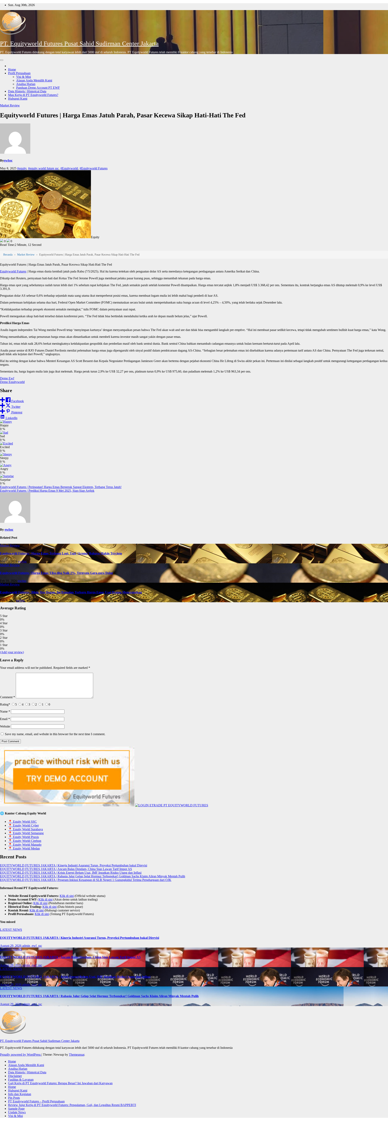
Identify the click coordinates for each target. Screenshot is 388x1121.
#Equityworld (69, 168)
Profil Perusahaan (19, 73)
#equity (21, 168)
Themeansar (76, 1054)
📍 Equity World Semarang (26, 833)
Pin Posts (14, 1097)
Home (12, 69)
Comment (7, 697)
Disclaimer (15, 1076)
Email (5, 719)
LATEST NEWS (11, 929)
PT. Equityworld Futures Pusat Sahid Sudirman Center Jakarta (79, 43)
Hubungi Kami (17, 98)
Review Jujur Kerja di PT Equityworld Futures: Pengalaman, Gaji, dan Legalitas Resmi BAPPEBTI (72, 1105)
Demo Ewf (7, 378)
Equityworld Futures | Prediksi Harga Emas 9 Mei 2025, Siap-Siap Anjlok (47, 490)
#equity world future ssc (43, 168)
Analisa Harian (25, 84)
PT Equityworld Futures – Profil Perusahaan (36, 1101)
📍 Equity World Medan (24, 848)
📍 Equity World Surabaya (25, 829)
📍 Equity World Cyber (23, 825)
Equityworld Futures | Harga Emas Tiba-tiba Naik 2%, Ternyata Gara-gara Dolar (56, 573)
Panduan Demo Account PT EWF (38, 87)
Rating (5, 704)
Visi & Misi (23, 76)
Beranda (8, 254)
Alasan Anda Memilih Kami (34, 80)
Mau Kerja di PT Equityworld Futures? (33, 95)
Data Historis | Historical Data (27, 91)
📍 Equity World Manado (24, 844)
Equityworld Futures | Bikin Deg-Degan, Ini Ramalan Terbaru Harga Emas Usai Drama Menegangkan (71, 592)
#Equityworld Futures (94, 168)
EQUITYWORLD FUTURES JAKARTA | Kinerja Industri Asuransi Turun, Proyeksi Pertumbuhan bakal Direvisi (73, 865)
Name (5, 711)
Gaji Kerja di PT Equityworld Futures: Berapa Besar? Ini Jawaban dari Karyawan (60, 1083)
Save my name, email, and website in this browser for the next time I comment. (55, 734)
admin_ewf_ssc (32, 945)
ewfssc (8, 160)
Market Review (10, 105)
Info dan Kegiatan (19, 1094)
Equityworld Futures (13, 271)
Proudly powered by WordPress (20, 1054)
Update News (17, 1112)
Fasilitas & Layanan (21, 1079)
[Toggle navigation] (1, 60)
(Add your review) (12, 652)
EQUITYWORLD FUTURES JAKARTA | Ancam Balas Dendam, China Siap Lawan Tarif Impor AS (66, 869)
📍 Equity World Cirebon (24, 840)
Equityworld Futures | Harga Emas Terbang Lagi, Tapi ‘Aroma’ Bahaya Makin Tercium (61, 553)
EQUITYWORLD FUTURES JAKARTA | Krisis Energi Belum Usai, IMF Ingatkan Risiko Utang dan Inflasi (70, 872)
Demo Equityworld (12, 382)
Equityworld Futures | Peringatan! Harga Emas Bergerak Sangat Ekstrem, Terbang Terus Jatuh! (60, 487)
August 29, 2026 (11, 945)
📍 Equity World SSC (22, 821)
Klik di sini (67, 896)
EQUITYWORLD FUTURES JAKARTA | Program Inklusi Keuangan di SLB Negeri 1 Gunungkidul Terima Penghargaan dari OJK (85, 880)
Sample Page (16, 1108)
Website (5, 726)
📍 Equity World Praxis (23, 837)
